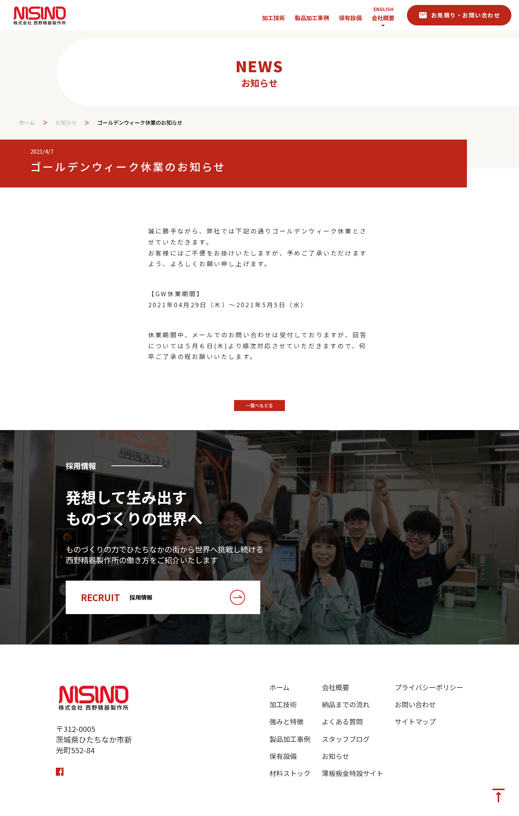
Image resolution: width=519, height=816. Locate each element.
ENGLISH (383, 9)
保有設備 (283, 756)
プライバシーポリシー (429, 687)
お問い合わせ (415, 704)
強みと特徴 (286, 721)
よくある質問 (342, 721)
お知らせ (66, 122)
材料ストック (289, 773)
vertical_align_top (498, 795)
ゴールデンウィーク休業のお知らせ (140, 122)
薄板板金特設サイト (352, 773)
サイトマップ (415, 721)
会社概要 (383, 18)
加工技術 (283, 704)
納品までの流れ (346, 704)
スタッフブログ (346, 739)
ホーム (27, 122)
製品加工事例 (289, 739)
